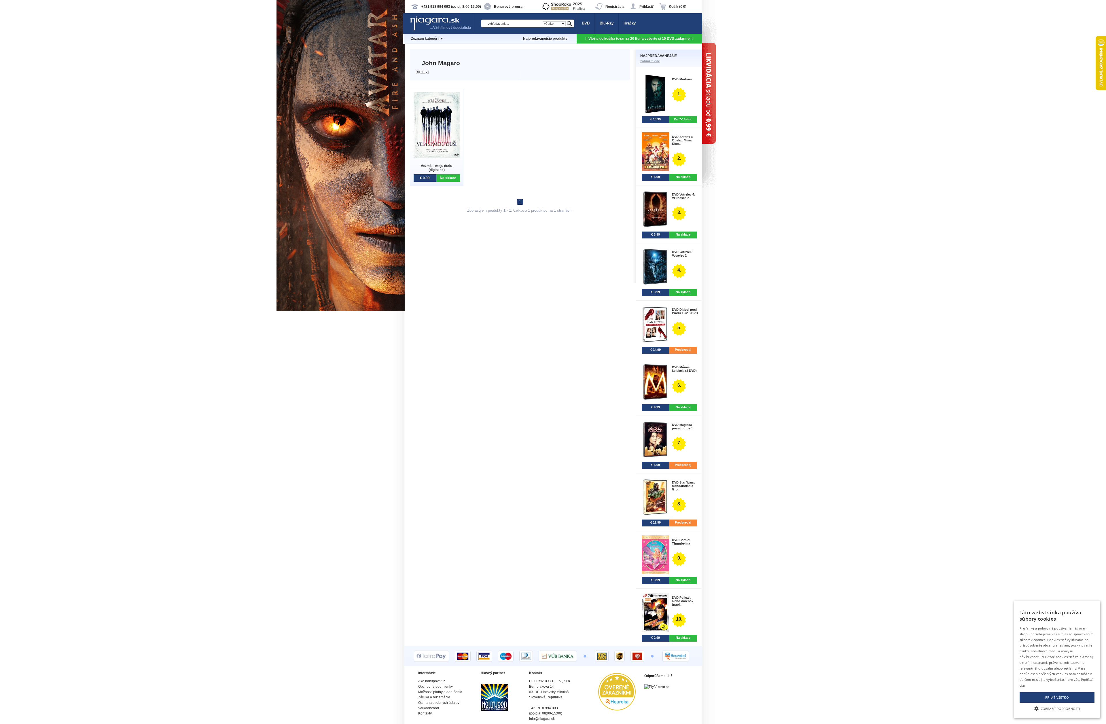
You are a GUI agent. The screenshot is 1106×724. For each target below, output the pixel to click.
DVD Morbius (682, 79)
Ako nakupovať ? (431, 681)
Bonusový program (510, 7)
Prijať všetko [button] (1057, 697)
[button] (1057, 708)
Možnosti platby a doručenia (440, 692)
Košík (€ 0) (677, 7)
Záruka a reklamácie (434, 697)
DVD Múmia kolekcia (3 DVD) (684, 368)
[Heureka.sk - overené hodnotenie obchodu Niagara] (617, 709)
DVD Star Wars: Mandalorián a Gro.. (683, 486)
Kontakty (425, 713)
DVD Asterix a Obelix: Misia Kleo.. (682, 140)
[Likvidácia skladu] (829, 362)
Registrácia (614, 7)
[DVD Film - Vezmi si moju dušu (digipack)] (437, 156)
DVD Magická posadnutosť (682, 426)
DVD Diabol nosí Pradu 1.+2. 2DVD (685, 311)
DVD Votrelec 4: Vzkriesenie (683, 196)
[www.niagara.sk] (442, 31)
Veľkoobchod (428, 708)
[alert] (1057, 659)
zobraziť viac (650, 61)
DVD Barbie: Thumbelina (681, 541)
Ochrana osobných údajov (438, 703)
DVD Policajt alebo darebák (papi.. (682, 601)
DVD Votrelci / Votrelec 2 (682, 253)
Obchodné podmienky (435, 687)
